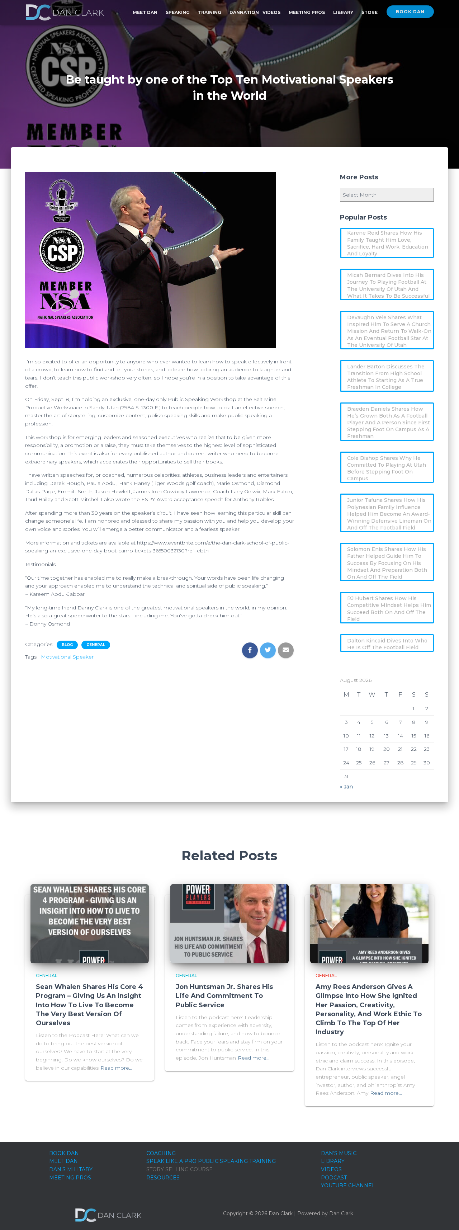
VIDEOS (331, 1169)
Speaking (178, 12)
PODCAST (334, 1177)
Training (210, 12)
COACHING (161, 1153)
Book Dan (410, 11)
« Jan (346, 786)
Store (369, 12)
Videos (271, 12)
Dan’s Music (338, 1153)
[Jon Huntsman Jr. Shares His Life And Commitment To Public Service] (229, 923)
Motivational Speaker (67, 657)
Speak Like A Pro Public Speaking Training (211, 1161)
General (95, 644)
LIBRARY (333, 1161)
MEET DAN (63, 1161)
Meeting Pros (307, 12)
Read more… (116, 1068)
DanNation (244, 12)
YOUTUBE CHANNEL (348, 1185)
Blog (67, 644)
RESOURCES (163, 1177)
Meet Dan (145, 12)
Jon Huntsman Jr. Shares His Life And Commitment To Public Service (224, 996)
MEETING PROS (70, 1177)
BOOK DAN (64, 1153)
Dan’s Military (71, 1169)
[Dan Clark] (65, 13)
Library (343, 12)
